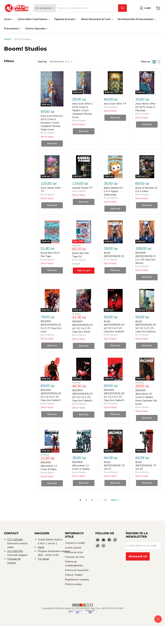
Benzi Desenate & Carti (96, 19)
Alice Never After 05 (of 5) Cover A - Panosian (146, 107)
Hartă (41, 547)
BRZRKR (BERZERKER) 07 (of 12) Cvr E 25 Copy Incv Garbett (82, 395)
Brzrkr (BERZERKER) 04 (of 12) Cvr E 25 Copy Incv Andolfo (114, 326)
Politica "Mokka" (74, 574)
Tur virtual (43, 559)
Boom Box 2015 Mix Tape (50, 254)
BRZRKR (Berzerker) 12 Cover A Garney (81, 465)
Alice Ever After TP (115, 103)
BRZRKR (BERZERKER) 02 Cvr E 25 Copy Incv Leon (51, 326)
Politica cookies (73, 584)
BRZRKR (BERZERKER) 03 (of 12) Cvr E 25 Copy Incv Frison (82, 326)
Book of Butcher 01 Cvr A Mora (146, 189)
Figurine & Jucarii (64, 19)
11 (105, 500)
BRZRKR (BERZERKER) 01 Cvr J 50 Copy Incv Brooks (145, 258)
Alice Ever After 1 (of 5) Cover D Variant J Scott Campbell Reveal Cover (82, 110)
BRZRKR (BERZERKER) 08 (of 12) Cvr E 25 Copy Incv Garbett (114, 395)
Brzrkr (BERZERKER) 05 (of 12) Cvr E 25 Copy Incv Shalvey (145, 326)
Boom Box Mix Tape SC (80, 254)
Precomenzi (11, 28)
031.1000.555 (15, 551)
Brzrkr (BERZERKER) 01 (114, 254)
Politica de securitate (77, 570)
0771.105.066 (15, 539)
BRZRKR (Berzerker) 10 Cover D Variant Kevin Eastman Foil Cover (146, 397)
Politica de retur (74, 552)
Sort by (42, 61)
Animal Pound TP (82, 188)
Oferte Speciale (35, 28)
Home (7, 39)
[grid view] (154, 62)
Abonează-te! (137, 556)
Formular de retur (74, 557)
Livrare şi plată (73, 547)
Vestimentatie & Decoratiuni (135, 19)
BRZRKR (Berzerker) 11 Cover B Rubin (49, 466)
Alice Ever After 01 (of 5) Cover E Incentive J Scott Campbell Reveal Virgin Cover (52, 122)
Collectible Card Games (33, 19)
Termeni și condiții (75, 543)
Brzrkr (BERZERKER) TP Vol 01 (114, 465)
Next (114, 500)
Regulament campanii (77, 579)
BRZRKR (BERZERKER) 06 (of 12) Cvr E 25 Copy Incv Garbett (51, 395)
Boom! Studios (48, 132)
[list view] (158, 62)
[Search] (122, 8)
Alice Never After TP (51, 189)
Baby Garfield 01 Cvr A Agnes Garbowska (113, 191)
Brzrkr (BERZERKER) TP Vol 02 (145, 465)
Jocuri (7, 19)
